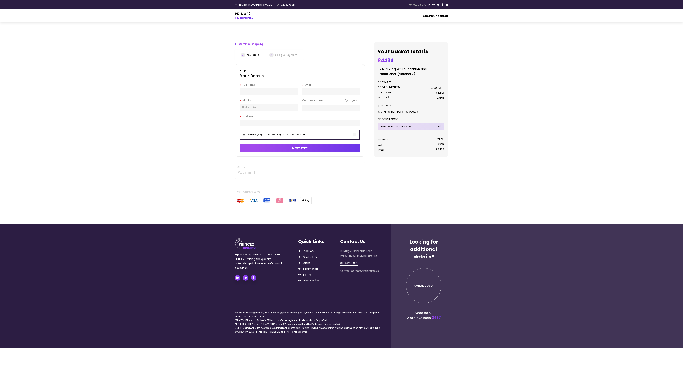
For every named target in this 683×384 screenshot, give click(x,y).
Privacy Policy (311, 280)
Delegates (384, 82)
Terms (307, 274)
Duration (384, 92)
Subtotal (383, 97)
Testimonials (311, 269)
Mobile (247, 100)
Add (439, 126)
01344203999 (349, 263)
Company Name (331, 100)
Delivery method (389, 87)
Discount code (388, 119)
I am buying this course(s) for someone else (276, 134)
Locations (309, 251)
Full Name (249, 85)
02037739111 (288, 4)
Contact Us (310, 257)
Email (308, 85)
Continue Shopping (251, 44)
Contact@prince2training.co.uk (359, 271)
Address (248, 116)
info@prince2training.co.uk (255, 4)
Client (306, 263)
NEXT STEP (300, 148)
